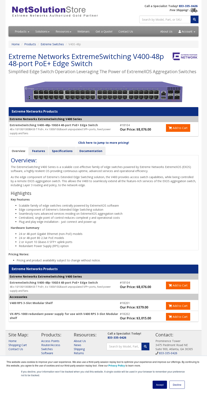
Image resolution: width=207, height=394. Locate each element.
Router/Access (50, 345)
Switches (47, 349)
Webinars (83, 31)
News (77, 345)
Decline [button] (177, 384)
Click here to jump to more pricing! (103, 143)
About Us (166, 31)
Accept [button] (160, 384)
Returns (79, 353)
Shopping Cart (17, 345)
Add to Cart (180, 128)
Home (16, 44)
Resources (62, 31)
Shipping (79, 349)
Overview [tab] (18, 151)
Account (187, 31)
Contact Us (125, 31)
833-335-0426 (188, 6)
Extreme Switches (52, 44)
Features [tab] (38, 151)
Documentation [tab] (90, 151)
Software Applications (49, 355)
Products (21, 31)
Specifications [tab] (62, 151)
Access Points (50, 341)
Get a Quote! (104, 31)
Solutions (41, 31)
